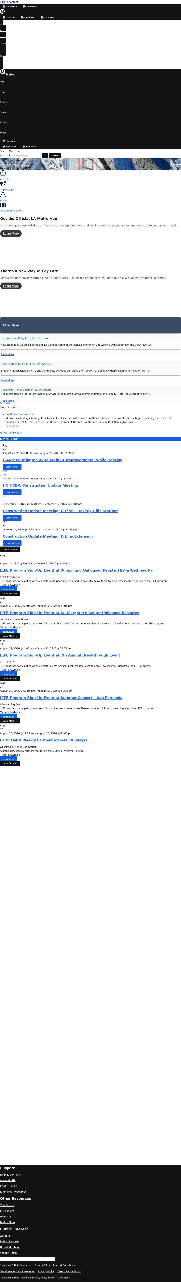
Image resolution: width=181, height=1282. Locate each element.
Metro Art (6, 1216)
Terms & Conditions (64, 1265)
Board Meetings (10, 1247)
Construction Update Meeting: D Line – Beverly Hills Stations (60, 510)
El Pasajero (7, 1211)
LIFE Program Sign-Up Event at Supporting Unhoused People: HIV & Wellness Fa (76, 570)
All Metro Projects (11, 432)
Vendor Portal (8, 1253)
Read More (7, 354)
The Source (7, 1205)
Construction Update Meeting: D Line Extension (48, 536)
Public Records (9, 1241)
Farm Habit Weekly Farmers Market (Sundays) (43, 740)
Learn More (11, 234)
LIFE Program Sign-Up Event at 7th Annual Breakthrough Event (60, 655)
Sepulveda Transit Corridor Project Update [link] (26, 390)
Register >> (8, 589)
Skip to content (9, 2)
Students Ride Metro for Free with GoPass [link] (26, 364)
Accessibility (8, 1180)
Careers (5, 1236)
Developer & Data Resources (16, 1265)
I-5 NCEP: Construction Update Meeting (40, 485)
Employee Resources (13, 1191)
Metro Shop (7, 1222)
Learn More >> (10, 593)
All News (5, 402)
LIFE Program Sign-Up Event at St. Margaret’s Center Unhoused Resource (69, 612)
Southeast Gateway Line (20, 414)
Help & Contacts (10, 1174)
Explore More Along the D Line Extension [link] (25, 338)
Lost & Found (8, 1186)
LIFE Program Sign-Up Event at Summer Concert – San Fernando (61, 697)
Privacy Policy (42, 1265)
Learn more (13, 426)
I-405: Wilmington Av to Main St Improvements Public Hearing (62, 459)
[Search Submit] (45, 155)
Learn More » (12, 466)
